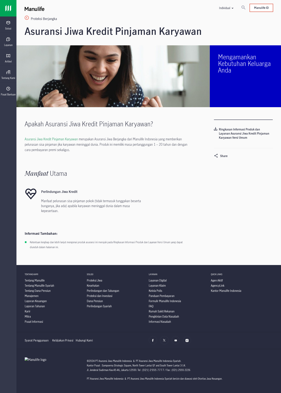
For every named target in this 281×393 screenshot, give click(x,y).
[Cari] (243, 8)
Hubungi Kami (84, 340)
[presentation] (8, 24)
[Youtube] (177, 342)
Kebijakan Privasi (62, 340)
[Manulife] (87, 8)
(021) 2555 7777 (153, 370)
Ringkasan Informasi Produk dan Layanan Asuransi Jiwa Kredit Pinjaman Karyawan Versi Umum (244, 133)
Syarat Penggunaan (37, 340)
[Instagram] (188, 342)
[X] (165, 342)
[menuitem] (8, 25)
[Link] (8, 8)
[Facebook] (154, 342)
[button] (226, 8)
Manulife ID (261, 8)
